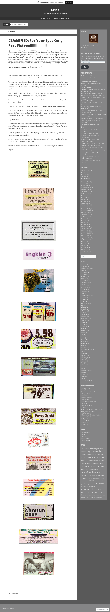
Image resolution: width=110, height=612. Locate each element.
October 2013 (85, 213)
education (85, 457)
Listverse (83, 407)
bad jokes (100, 449)
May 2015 (83, 176)
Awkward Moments (86, 268)
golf (23, 59)
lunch (31, 61)
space (97, 486)
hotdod (59, 59)
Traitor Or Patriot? (86, 159)
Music (82, 328)
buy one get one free (44, 52)
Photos (83, 342)
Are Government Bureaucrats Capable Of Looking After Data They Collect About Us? (93, 153)
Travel (90, 495)
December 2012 (85, 232)
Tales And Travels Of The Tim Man (91, 415)
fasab (55, 10)
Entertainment (45, 56)
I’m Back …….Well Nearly (88, 76)
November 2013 (85, 211)
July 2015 (83, 172)
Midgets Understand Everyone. (90, 157)
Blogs (88, 452)
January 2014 (84, 207)
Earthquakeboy (85, 419)
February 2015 (85, 182)
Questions (84, 347)
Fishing (83, 301)
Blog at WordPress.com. (8, 608)
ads (65, 51)
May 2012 (83, 245)
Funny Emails (85, 396)
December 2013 (85, 209)
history (83, 467)
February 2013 (85, 228)
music (97, 475)
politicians (86, 481)
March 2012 (84, 249)
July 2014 (83, 195)
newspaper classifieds (14, 62)
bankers (84, 272)
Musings (102, 475)
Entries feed (84, 436)
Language (84, 320)
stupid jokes (98, 489)
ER (83, 313)
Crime (82, 294)
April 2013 (84, 224)
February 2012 (85, 251)
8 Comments (14, 593)
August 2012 (84, 240)
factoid (91, 460)
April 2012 (84, 247)
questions (84, 484)
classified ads (30, 54)
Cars (82, 284)
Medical (84, 315)
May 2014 (83, 199)
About (49, 18)
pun (96, 481)
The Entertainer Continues (89, 128)
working (102, 497)
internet (91, 469)
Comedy (10, 56)
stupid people (42, 62)
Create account (85, 432)
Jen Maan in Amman (86, 398)
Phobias (83, 340)
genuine (19, 59)
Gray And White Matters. (88, 101)
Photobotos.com (85, 413)
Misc (35, 61)
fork (27, 57)
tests (102, 492)
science (87, 486)
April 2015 (84, 178)
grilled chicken (34, 59)
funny (14, 59)
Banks (82, 270)
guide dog (49, 59)
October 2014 (85, 189)
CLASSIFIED (33, 51)
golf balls (27, 59)
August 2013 (84, 217)
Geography (100, 463)
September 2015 (85, 170)
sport (99, 486)
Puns (82, 346)
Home (43, 18)
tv (81, 369)
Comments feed (85, 438)
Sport (82, 359)
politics (91, 481)
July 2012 (83, 242)
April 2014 (84, 201)
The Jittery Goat (85, 388)
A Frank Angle (85, 425)
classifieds (63, 54)
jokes (96, 469)
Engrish (38, 56)
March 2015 (84, 180)
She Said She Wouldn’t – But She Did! (92, 118)
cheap (52, 52)
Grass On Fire (85, 400)
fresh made (40, 57)
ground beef (42, 59)
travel (82, 367)
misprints (48, 61)
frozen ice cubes (60, 57)
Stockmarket (86, 282)
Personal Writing (96, 478)
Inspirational (85, 319)
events (83, 460)
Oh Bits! (83, 332)
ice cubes (26, 61)
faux (51, 56)
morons (59, 61)
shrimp (35, 62)
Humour (44, 51)
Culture (92, 454)
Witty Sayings (85, 380)
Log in (83, 434)
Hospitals (83, 309)
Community (84, 454)
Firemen (83, 299)
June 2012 (84, 243)
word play (86, 497)
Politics (83, 344)
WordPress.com (85, 440)
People (23, 62)
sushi (53, 62)
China (92, 451)
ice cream (21, 61)
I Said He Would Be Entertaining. (90, 145)
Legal (82, 322)
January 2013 (84, 230)
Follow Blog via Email (90, 53)
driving (84, 286)
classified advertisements (42, 54)
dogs (83, 338)
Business (83, 278)
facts (99, 460)
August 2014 (84, 193)
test (100, 492)
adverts (20, 52)
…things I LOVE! (85, 394)
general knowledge (92, 463)
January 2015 (84, 184)
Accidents (84, 265)
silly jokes (92, 487)
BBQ (29, 52)
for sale (62, 56)
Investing (85, 280)
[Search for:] (88, 256)
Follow (85, 67)
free (30, 57)
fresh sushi (47, 57)
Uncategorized (51, 51)
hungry (15, 61)
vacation (83, 374)
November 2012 (85, 234)
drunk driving (27, 56)
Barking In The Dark (87, 417)
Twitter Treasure (86, 87)
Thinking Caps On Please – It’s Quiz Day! (92, 143)
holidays (83, 307)
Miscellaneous (41, 61)
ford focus (22, 57)
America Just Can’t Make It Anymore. (91, 93)
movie (89, 475)
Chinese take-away (13, 54)
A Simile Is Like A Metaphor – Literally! (92, 95)
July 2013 (83, 218)
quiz (89, 484)
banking (84, 274)
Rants (82, 351)
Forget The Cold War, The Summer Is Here (93, 114)
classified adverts (54, 54)
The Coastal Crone (86, 405)
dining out (16, 56)
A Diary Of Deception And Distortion (92, 409)
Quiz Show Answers (86, 349)
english (34, 56)
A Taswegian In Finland (87, 411)
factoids (95, 460)
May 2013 (83, 222)
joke (94, 469)
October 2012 (85, 236)
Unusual (58, 51)
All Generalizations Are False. (89, 134)
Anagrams (84, 267)
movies (93, 475)
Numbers (83, 330)
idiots (103, 466)
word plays (93, 497)
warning (63, 62)
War (82, 378)
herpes (54, 59)
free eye (34, 57)
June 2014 (84, 197)
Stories (83, 361)
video (82, 376)
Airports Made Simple (87, 421)
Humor (64, 59)
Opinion (83, 478)
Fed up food (84, 423)
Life (100, 469)
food (54, 56)
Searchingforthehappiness (88, 401)
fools (57, 56)
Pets (82, 334)
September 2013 (85, 215)
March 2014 (84, 203)
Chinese (57, 52)
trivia (93, 495)
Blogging (83, 452)
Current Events (85, 295)
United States (99, 495)
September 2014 (85, 191)
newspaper (65, 61)
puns (103, 481)
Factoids (83, 297)
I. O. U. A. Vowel (85, 116)
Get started (69, 2)
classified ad (23, 54)
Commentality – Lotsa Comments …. (91, 392)
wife (82, 497)
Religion (83, 353)
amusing (25, 52)
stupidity (48, 62)
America (87, 448)
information (85, 469)
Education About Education (89, 82)
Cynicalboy (84, 403)
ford (18, 57)
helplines (83, 305)
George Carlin (85, 303)
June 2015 (84, 174)
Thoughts (57, 62)
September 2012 (85, 238)
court (83, 324)
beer (32, 52)
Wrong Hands (85, 390)
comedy (39, 51)
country (89, 454)
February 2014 (85, 205)
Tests (82, 363)
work (98, 497)
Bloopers (26, 51)
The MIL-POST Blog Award (61, 18)
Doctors (84, 311)
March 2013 (84, 226)
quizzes (93, 484)
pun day (99, 481)
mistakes (53, 61)
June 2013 (84, 220)
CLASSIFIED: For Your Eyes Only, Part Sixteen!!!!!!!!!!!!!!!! (36, 43)
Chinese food (63, 52)
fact (87, 460)
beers (36, 52)
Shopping (84, 355)
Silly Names (84, 357)
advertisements (12, 52)
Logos (84, 365)
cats (83, 336)
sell (32, 62)
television (95, 492)
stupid (83, 489)
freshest (53, 57)
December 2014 (85, 186)
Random (28, 62)
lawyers (84, 326)
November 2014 (85, 188)
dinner (21, 56)
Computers (84, 292)
